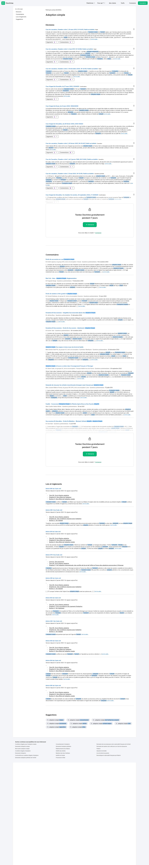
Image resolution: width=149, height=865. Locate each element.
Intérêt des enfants (61, 751)
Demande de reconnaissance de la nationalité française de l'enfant (114, 744)
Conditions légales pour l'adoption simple (25, 744)
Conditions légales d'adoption (23, 751)
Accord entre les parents (103, 753)
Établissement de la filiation (63, 748)
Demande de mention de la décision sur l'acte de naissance (112, 746)
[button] (112, 3)
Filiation (98, 748)
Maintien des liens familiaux (63, 753)
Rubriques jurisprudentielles (53, 10)
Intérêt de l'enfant (60, 755)
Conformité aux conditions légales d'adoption (26, 755)
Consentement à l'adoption (63, 744)
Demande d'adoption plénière (63, 746)
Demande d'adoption (20, 753)
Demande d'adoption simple (22, 746)
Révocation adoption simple (22, 748)
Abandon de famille (101, 751)
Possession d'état (60, 757)
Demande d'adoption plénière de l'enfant (25, 757)
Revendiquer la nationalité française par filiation (109, 755)
